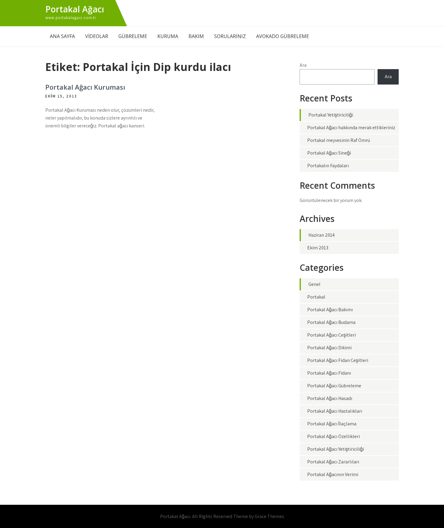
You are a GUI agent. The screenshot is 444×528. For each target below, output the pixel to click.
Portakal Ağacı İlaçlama (331, 424)
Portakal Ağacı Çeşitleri (331, 335)
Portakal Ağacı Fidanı (329, 373)
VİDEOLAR (96, 36)
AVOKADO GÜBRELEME (282, 36)
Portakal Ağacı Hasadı (329, 398)
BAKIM (196, 36)
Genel (314, 284)
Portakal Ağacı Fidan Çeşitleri (337, 360)
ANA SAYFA (62, 36)
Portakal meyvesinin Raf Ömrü (338, 140)
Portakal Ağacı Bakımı (330, 309)
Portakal (316, 297)
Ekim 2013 (317, 248)
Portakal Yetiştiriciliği (330, 115)
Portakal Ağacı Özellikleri (333, 436)
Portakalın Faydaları (328, 165)
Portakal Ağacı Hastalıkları (334, 411)
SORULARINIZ (230, 36)
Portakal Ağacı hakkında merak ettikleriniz (351, 127)
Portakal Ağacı (74, 9)
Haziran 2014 (321, 235)
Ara (303, 65)
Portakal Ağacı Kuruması (85, 86)
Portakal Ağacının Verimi (332, 474)
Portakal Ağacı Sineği (329, 153)
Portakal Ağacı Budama (331, 322)
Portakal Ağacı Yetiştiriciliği (335, 449)
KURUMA (167, 36)
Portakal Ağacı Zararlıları (333, 462)
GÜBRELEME (132, 36)
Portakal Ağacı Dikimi (329, 347)
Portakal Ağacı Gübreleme (334, 385)
